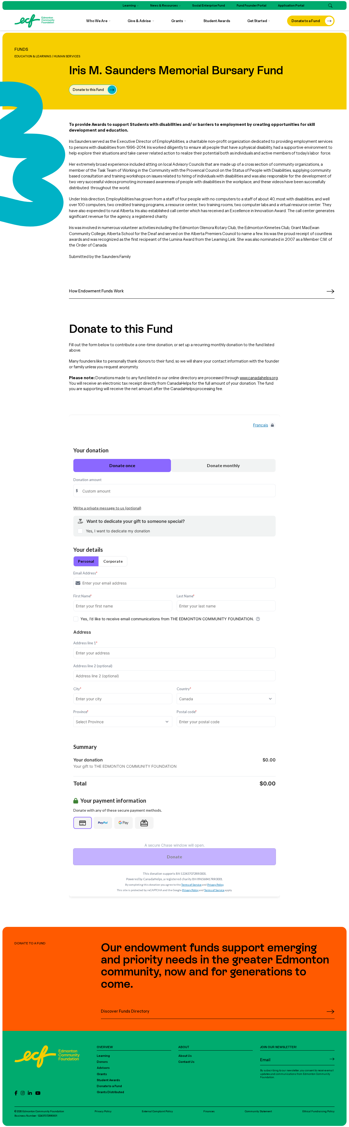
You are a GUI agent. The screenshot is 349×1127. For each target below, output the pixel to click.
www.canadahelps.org (259, 377)
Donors (102, 1062)
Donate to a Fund (109, 1086)
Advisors (103, 1068)
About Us (185, 1056)
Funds (21, 49)
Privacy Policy (103, 1111)
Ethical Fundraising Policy (318, 1111)
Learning (103, 1056)
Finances (209, 1111)
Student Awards (108, 1080)
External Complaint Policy (157, 1111)
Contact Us (186, 1062)
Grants (102, 1074)
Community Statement (258, 1111)
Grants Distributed (110, 1092)
